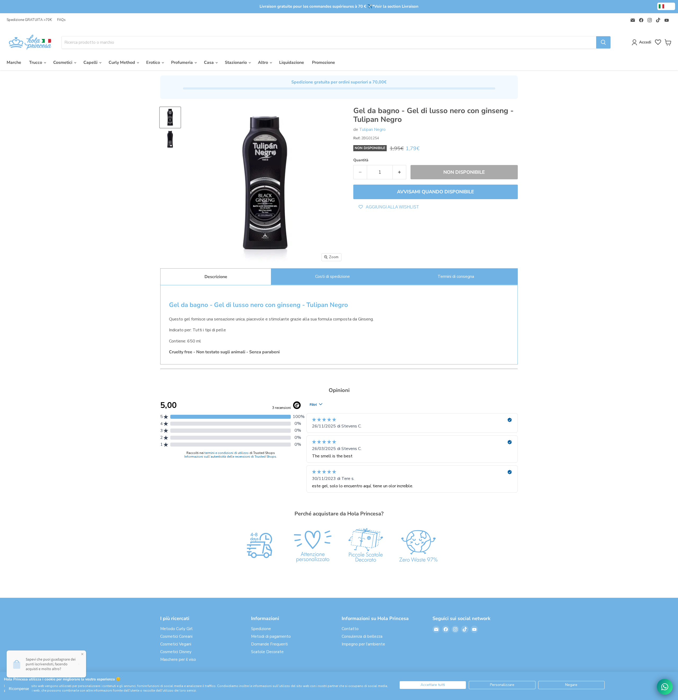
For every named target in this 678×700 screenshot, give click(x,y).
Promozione (323, 62)
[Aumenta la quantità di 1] (399, 172)
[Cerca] (603, 42)
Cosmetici (63, 62)
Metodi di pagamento (271, 636)
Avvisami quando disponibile (435, 192)
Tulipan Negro (372, 129)
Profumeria (182, 62)
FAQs (61, 20)
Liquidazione (291, 62)
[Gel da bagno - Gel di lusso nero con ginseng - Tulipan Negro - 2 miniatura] (170, 139)
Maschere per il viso (178, 659)
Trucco (36, 62)
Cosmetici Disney (175, 651)
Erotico (153, 62)
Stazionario (236, 62)
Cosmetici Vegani (175, 644)
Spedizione (261, 628)
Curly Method (122, 62)
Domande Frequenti (269, 644)
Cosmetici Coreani (176, 636)
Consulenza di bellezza (362, 636)
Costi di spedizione (332, 276)
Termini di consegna (456, 276)
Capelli (91, 62)
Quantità (360, 160)
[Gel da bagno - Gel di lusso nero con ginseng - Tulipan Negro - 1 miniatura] (170, 117)
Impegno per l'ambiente (363, 644)
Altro (263, 62)
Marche (14, 62)
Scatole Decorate (267, 651)
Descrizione (215, 277)
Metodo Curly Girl (176, 628)
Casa (209, 62)
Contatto (350, 628)
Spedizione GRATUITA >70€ (29, 20)
